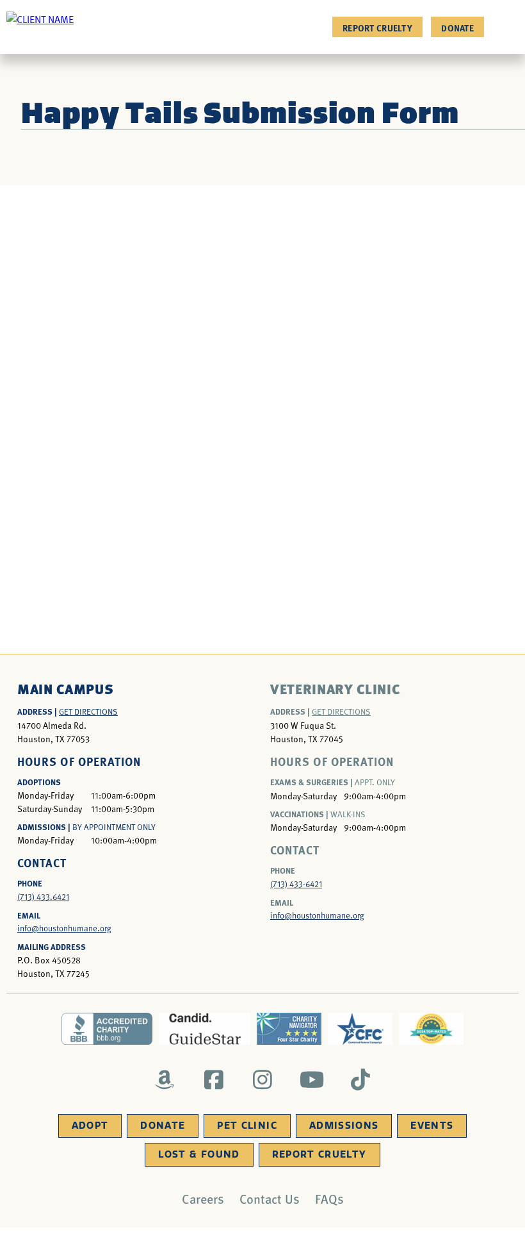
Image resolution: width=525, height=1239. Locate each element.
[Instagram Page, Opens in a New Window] (263, 1079)
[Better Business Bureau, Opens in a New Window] (107, 1029)
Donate (457, 27)
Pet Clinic (247, 1125)
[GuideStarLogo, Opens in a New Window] (204, 1029)
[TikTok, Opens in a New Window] (361, 1079)
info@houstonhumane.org (64, 928)
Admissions (344, 1125)
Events (431, 1125)
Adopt (90, 1125)
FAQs (329, 1199)
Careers (203, 1199)
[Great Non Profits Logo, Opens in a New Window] (431, 1029)
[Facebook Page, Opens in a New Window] (213, 1079)
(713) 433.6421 (43, 896)
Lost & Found (198, 1154)
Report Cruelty (377, 27)
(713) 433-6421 (296, 884)
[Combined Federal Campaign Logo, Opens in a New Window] (360, 1029)
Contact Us (269, 1199)
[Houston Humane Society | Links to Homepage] (40, 19)
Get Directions (88, 711)
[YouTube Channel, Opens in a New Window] (311, 1079)
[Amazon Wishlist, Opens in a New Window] (165, 1079)
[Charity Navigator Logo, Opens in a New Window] (289, 1029)
